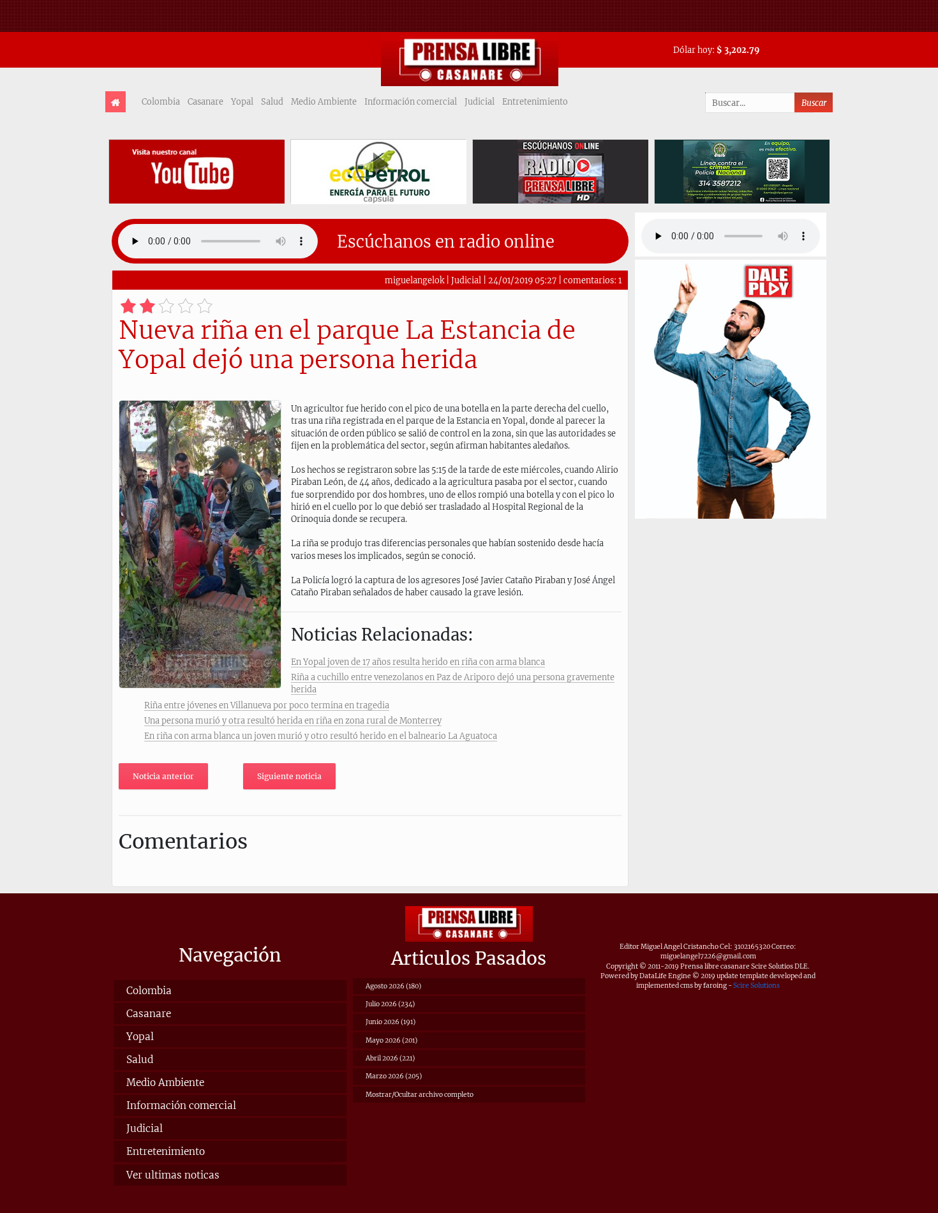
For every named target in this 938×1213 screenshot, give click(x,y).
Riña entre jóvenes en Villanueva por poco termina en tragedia (266, 705)
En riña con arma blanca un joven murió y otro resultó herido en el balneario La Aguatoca (320, 736)
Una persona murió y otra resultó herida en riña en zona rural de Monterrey (293, 720)
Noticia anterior (163, 776)
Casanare (205, 101)
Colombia (161, 101)
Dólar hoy (692, 50)
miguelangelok (414, 280)
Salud (272, 101)
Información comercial (410, 101)
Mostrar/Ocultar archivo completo (419, 1094)
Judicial (480, 101)
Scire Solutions (756, 985)
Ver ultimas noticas (173, 1175)
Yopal (242, 101)
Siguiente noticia (289, 776)
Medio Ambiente (324, 101)
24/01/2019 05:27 (522, 280)
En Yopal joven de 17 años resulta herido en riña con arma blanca (418, 662)
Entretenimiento (535, 101)
